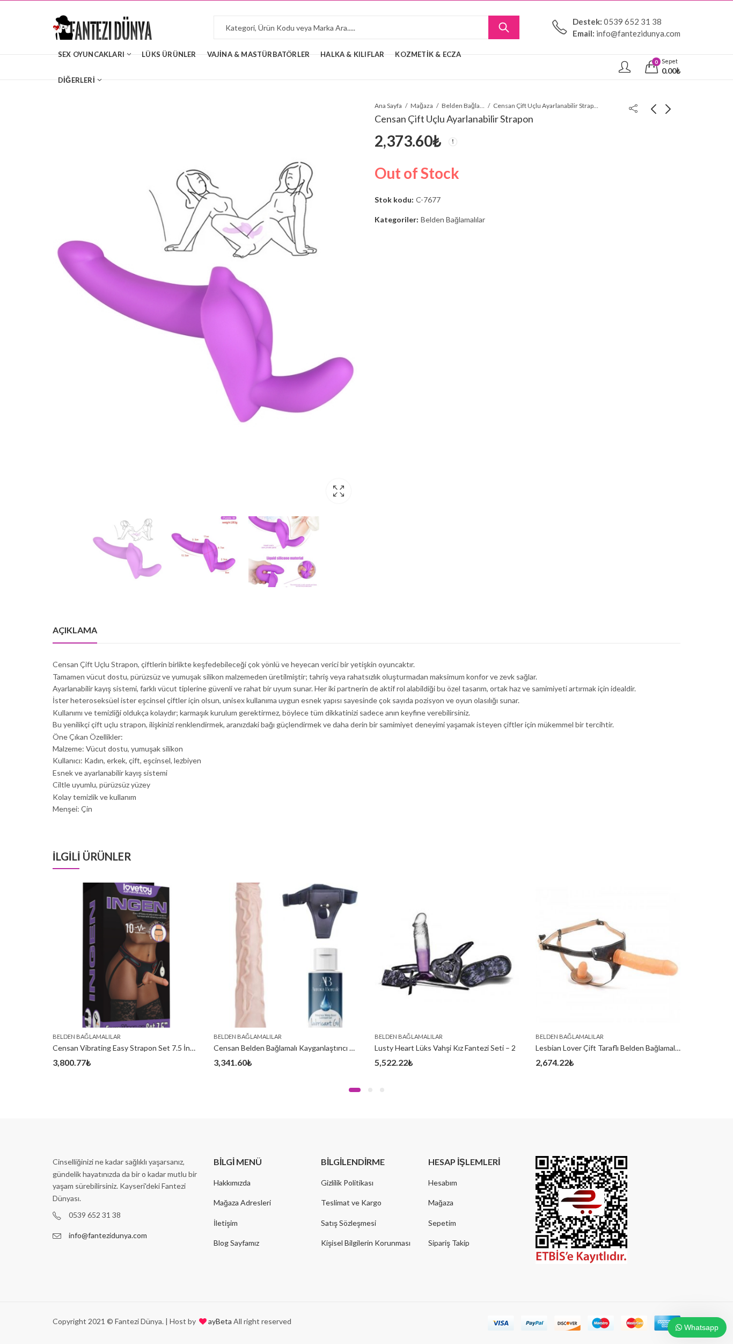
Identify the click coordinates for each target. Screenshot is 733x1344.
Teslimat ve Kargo (351, 1202)
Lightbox (338, 491)
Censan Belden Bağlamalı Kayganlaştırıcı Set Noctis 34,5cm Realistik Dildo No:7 (345, 1047)
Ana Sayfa (388, 106)
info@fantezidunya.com (108, 1235)
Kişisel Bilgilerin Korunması (366, 1242)
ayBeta (219, 1321)
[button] (354, 1090)
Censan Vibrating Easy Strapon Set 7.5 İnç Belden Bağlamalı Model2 (165, 1047)
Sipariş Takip (449, 1242)
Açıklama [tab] (75, 630)
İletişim (226, 1222)
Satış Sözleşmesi (348, 1222)
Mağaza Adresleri (242, 1202)
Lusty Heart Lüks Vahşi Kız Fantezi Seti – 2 (445, 1047)
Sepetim (442, 1222)
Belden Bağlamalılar (463, 106)
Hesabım (442, 1182)
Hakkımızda (232, 1182)
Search (503, 27)
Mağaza (422, 106)
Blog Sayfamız (236, 1242)
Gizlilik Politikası (347, 1182)
